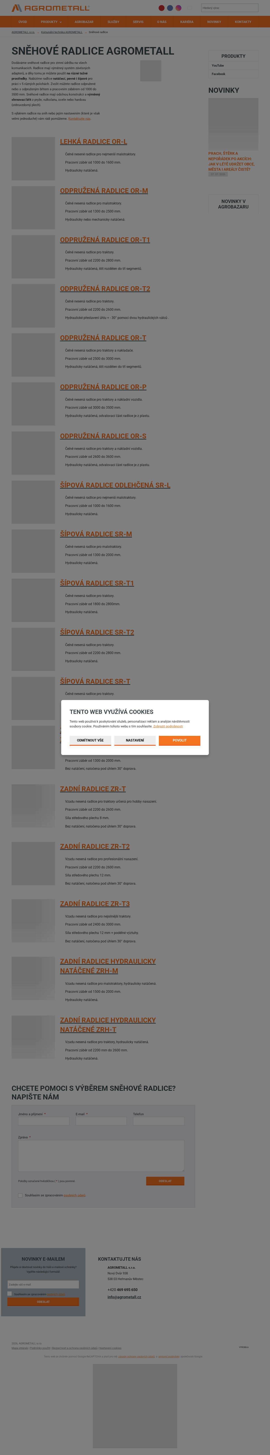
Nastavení (135, 740)
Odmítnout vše (90, 740)
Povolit (180, 740)
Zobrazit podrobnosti (168, 726)
